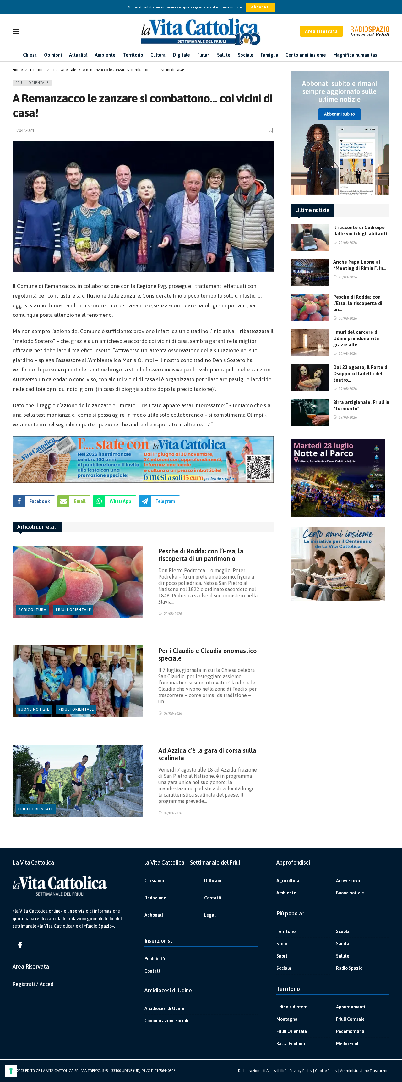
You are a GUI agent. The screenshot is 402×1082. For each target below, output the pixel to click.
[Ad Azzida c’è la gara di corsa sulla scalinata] (78, 781)
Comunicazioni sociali (166, 1020)
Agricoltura (32, 609)
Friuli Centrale (350, 1019)
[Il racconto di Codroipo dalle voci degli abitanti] (310, 237)
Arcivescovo (348, 880)
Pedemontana (350, 1031)
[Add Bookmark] (271, 130)
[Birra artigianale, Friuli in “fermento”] (310, 412)
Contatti (212, 897)
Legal (209, 915)
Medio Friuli (348, 1043)
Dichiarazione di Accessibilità (262, 1070)
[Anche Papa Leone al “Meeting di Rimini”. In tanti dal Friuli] (310, 272)
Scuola (343, 931)
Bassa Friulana (290, 1043)
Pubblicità (154, 958)
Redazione (155, 897)
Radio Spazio (349, 968)
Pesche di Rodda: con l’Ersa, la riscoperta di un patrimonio (200, 554)
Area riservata (321, 31)
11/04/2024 (23, 130)
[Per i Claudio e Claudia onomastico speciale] (78, 681)
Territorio (286, 931)
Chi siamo (154, 880)
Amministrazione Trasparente (364, 1070)
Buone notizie (33, 709)
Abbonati (260, 7)
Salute (342, 955)
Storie (282, 943)
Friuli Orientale (32, 83)
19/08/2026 (348, 353)
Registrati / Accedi (34, 984)
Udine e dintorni (292, 1006)
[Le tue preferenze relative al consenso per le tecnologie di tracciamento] (11, 1071)
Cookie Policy (326, 1070)
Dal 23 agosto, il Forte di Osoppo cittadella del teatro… (360, 373)
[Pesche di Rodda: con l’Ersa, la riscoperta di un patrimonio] (78, 582)
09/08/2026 (173, 713)
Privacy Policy (301, 1070)
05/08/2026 (173, 813)
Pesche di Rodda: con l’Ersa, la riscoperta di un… (357, 303)
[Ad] (143, 459)
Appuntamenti (350, 1006)
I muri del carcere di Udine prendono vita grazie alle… (356, 338)
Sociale (283, 968)
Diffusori (212, 880)
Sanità (342, 943)
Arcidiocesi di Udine (164, 1008)
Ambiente (286, 892)
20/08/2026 (173, 614)
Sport (281, 955)
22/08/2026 (348, 242)
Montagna (286, 1019)
